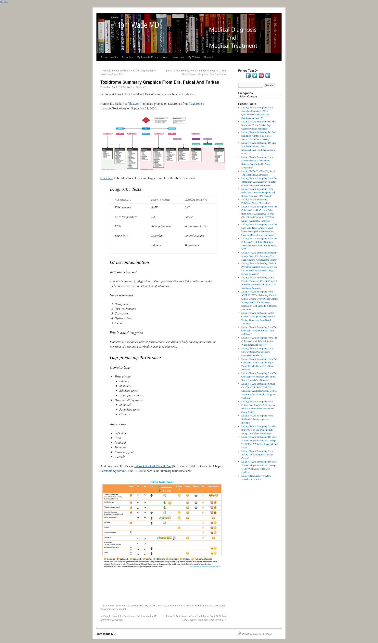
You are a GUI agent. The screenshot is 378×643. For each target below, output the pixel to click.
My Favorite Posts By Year (152, 57)
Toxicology (219, 605)
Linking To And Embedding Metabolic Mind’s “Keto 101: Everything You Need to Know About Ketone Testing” (259, 256)
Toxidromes (196, 103)
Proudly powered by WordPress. (257, 633)
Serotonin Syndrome (113, 471)
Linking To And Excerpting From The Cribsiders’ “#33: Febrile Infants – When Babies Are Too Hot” (259, 341)
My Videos (194, 57)
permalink (121, 609)
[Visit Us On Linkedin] (267, 77)
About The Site (109, 57)
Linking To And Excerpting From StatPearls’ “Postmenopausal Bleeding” (257, 419)
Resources (178, 57)
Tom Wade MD (138, 87)
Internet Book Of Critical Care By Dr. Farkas (189, 605)
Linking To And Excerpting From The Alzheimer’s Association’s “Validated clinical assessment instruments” (259, 182)
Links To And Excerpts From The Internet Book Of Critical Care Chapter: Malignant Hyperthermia (196, 72)
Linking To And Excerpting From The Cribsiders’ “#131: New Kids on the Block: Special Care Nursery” (259, 376)
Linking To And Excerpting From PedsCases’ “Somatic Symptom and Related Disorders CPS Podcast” (258, 192)
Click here (106, 178)
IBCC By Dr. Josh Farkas (152, 605)
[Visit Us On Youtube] (261, 77)
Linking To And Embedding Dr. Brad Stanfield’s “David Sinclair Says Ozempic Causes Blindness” (258, 125)
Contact (208, 57)
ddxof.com (132, 605)
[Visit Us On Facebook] (248, 77)
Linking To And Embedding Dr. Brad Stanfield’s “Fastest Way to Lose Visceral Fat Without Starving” (258, 135)
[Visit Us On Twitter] (254, 77)
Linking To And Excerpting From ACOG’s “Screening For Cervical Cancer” (257, 454)
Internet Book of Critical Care (152, 466)
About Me (127, 57)
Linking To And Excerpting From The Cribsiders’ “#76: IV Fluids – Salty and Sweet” (259, 330)
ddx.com (134, 103)
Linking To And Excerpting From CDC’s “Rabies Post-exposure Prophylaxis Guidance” (257, 352)
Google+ (4, 1)
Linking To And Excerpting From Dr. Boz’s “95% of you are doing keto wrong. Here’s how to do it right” (258, 430)
